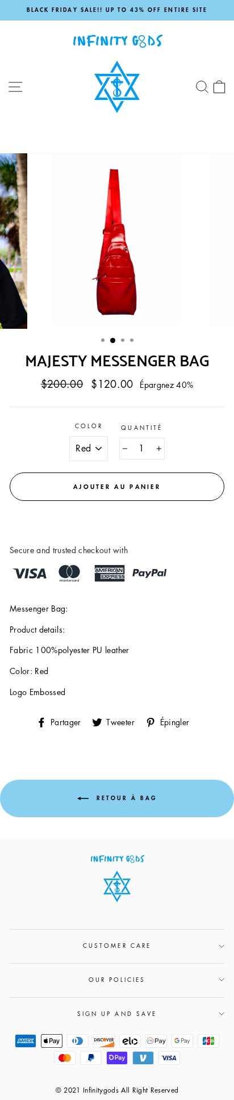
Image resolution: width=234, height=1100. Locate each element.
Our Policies (117, 979)
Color (89, 425)
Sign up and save (117, 1013)
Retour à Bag (125, 797)
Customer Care (117, 945)
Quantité (141, 427)
